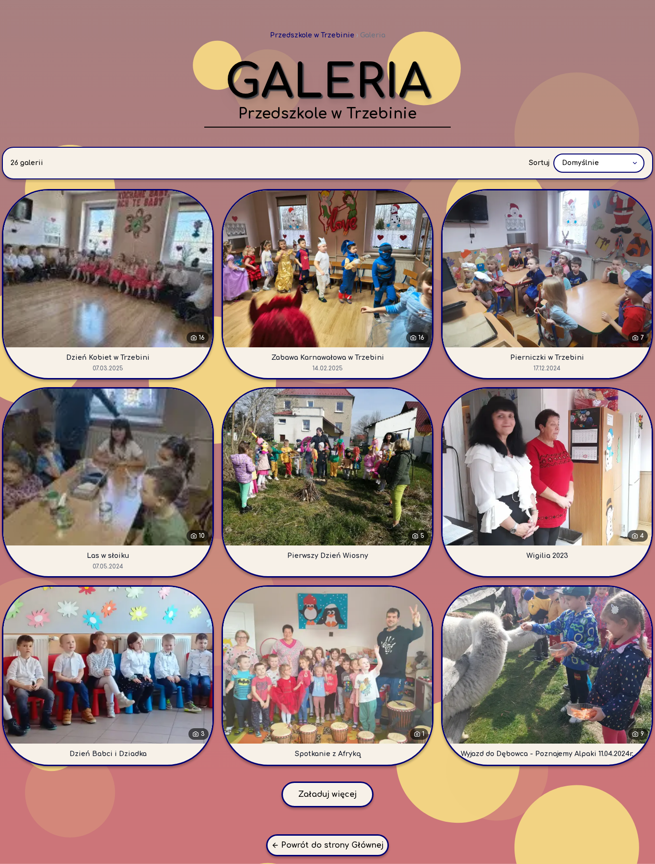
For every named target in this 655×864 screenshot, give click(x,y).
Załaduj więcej (327, 794)
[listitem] (108, 284)
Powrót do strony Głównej (332, 845)
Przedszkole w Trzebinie (312, 35)
